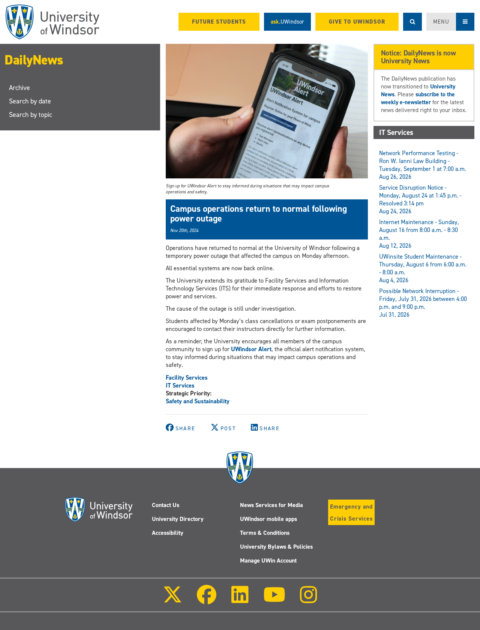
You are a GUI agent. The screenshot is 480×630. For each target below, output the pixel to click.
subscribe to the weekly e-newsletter (418, 98)
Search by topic (30, 114)
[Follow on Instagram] (308, 600)
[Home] (52, 21)
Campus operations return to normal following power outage (258, 213)
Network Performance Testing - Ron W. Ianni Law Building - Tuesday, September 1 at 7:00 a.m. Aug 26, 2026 (422, 165)
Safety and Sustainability (198, 401)
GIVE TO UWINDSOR (357, 21)
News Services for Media (271, 505)
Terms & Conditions (265, 533)
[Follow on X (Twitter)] (172, 600)
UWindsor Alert (251, 349)
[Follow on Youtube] (274, 600)
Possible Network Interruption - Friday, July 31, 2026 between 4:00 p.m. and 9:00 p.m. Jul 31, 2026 (423, 303)
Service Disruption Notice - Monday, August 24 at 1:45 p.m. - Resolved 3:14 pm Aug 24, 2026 (420, 199)
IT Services (180, 385)
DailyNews (33, 60)
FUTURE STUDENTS (219, 21)
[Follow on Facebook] (206, 600)
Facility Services (187, 378)
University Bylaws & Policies (276, 547)
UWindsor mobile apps (268, 519)
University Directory (178, 519)
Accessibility (167, 533)
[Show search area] (412, 22)
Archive (19, 87)
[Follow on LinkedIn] (239, 600)
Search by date (30, 101)
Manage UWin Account (268, 560)
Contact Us (165, 505)
